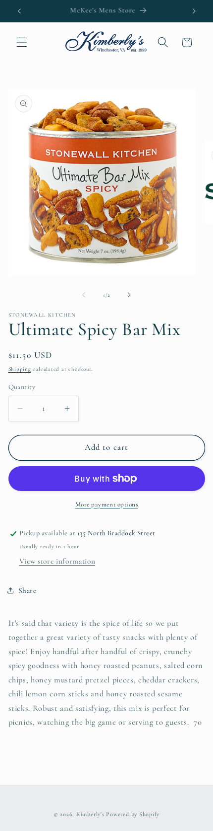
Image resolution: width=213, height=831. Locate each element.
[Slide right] (129, 295)
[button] (22, 42)
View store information (57, 561)
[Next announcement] (194, 11)
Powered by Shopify (133, 814)
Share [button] (27, 590)
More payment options (106, 504)
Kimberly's (90, 814)
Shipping (19, 369)
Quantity (22, 387)
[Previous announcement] (19, 11)
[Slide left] (84, 295)
